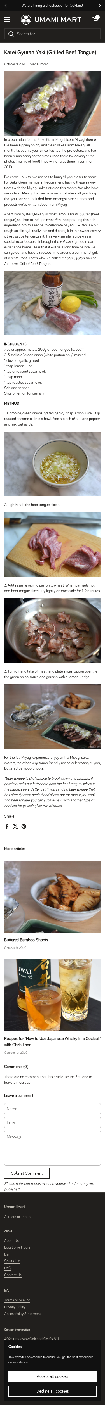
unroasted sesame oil (29, 372)
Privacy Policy (14, 1307)
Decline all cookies (52, 1391)
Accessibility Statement (22, 1314)
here (48, 199)
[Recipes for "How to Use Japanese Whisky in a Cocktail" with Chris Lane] (52, 995)
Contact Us (13, 1275)
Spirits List (12, 1261)
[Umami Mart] (51, 20)
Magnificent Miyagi (70, 140)
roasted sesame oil (27, 383)
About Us (11, 1241)
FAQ (7, 1268)
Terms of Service (17, 1300)
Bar (7, 1254)
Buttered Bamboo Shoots (23, 768)
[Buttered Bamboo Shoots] (52, 897)
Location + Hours (17, 1247)
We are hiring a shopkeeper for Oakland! (53, 6)
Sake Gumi (18, 182)
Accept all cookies (52, 1376)
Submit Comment (27, 1173)
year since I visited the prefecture (57, 151)
